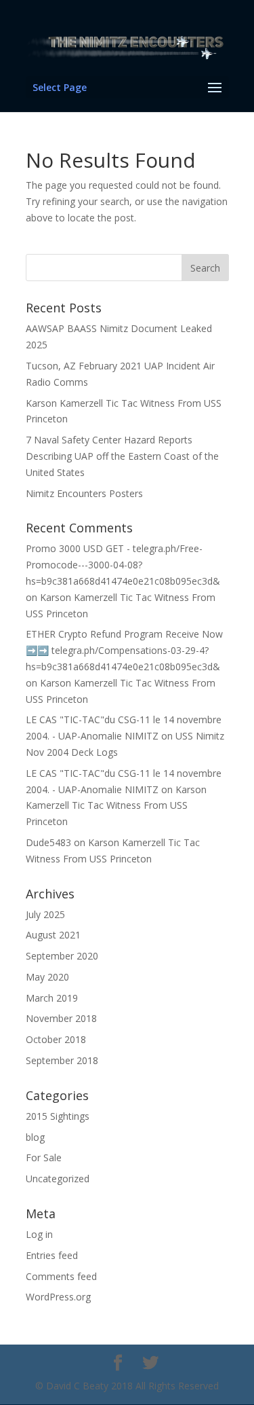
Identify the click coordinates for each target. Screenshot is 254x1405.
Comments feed (61, 1276)
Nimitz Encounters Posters (84, 493)
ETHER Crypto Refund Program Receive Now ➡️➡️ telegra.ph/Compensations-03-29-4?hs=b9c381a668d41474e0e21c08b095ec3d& (124, 650)
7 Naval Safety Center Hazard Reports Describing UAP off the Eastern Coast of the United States (122, 456)
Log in (39, 1234)
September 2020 (62, 955)
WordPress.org (58, 1296)
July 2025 (45, 914)
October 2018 (56, 1039)
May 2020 (47, 976)
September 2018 (62, 1060)
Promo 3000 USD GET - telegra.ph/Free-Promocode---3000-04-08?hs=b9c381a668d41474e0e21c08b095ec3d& (123, 564)
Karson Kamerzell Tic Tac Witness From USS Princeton (116, 805)
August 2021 (53, 934)
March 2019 (52, 997)
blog (35, 1137)
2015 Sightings (57, 1116)
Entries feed (52, 1255)
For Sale (44, 1157)
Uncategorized (57, 1178)
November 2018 (61, 1018)
